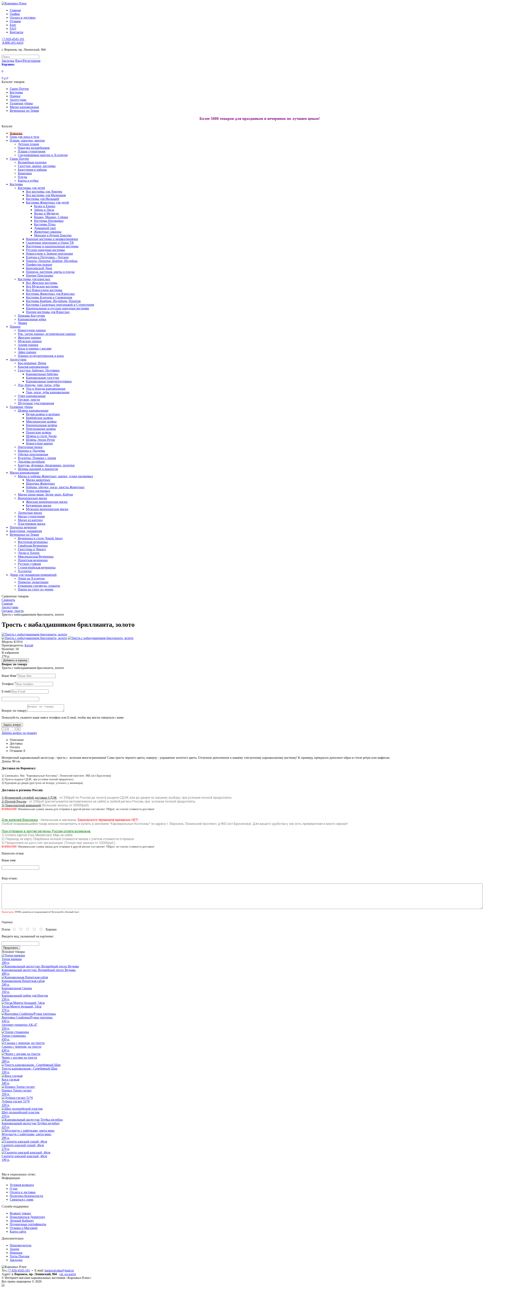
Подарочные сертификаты (28, 1224)
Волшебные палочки (32, 162)
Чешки (22, 323)
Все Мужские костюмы (42, 286)
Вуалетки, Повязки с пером (37, 458)
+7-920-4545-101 (18, 1270)
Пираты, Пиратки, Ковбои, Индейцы (51, 261)
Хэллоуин (25, 571)
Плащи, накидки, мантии (27, 140)
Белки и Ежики (44, 206)
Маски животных (38, 480)
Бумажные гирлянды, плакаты (39, 585)
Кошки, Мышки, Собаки (51, 217)
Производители (20, 1245)
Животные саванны (47, 231)
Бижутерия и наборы (32, 169)
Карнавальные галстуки (42, 377)
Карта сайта (18, 1231)
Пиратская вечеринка (33, 560)
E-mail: (6, 691)
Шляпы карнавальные (33, 410)
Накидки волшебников (34, 147)
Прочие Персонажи (39, 275)
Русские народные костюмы (45, 250)
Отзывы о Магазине (24, 1228)
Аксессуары (18, 99)
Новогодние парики (32, 330)
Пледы (22, 177)
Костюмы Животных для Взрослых (50, 293)
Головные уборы (21, 103)
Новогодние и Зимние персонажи (49, 253)
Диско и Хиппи (29, 553)
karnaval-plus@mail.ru (59, 1270)
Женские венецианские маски (47, 501)
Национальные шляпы (41, 425)
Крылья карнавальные (33, 366)
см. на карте (67, 1274)
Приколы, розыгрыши (33, 582)
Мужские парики (30, 341)
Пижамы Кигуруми (31, 315)
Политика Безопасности (26, 1196)
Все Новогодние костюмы (44, 290)
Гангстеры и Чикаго (32, 549)
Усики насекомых (38, 491)
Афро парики (27, 352)
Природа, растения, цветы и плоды (50, 272)
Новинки (16, 133)
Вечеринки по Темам (24, 110)
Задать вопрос (12, 724)
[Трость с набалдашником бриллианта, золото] (34, 634)
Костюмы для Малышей (42, 199)
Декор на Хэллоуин (31, 578)
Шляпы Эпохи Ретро (40, 439)
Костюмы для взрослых (34, 279)
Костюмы (16, 92)
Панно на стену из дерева (35, 589)
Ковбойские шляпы (39, 418)
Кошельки (25, 173)
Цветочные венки (30, 447)
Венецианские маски (32, 498)
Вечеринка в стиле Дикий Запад (40, 538)
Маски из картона (30, 520)
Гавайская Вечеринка (33, 545)
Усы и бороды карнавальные (45, 388)
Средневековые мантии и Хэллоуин (43, 155)
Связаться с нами (21, 1199)
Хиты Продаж (19, 1256)
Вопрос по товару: (14, 710)
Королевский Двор (39, 268)
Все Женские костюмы (41, 282)
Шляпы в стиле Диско (41, 436)
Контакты (16, 32)
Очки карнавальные (32, 396)
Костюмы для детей (31, 188)
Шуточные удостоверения (36, 403)
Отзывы (15, 21)
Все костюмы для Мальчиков (46, 195)
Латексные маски (30, 512)
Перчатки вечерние (23, 527)
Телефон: (9, 684)
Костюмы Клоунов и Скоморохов (49, 297)
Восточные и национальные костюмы (52, 246)
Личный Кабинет (22, 1220)
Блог (13, 25)
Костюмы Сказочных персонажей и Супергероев (60, 304)
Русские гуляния (29, 564)
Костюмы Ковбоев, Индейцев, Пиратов (53, 301)
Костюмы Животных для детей (47, 202)
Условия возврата (22, 1185)
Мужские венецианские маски (47, 509)
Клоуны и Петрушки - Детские (47, 257)
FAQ (13, 28)
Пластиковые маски (31, 523)
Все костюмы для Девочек (44, 191)
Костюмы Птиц (45, 224)
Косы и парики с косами (34, 348)
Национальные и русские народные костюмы (57, 308)
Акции (14, 1249)
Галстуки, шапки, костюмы (37, 166)
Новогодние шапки (39, 443)
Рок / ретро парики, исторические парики (47, 334)
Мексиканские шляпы (41, 421)
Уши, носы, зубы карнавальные (48, 392)
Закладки (16, 1260)
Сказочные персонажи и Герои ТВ (50, 242)
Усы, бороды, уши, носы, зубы (39, 385)
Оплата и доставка (22, 17)
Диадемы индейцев (31, 461)
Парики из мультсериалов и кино (41, 355)
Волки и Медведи (46, 213)
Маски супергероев (31, 516)
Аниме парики (28, 345)
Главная (15, 10)
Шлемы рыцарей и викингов (38, 469)
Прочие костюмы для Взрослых (48, 312)
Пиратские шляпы (38, 432)
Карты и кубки (28, 180)
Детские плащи (28, 144)
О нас (14, 1188)
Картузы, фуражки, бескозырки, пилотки (46, 465)
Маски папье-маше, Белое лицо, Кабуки (45, 494)
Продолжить (10, 947)
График (15, 14)
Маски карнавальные (24, 107)
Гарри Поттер (19, 88)
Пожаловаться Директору (27, 1217)
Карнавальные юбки (32, 319)
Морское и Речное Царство (53, 235)
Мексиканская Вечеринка (36, 556)
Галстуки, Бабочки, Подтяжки (39, 370)
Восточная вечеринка (33, 542)
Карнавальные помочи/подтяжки (49, 381)
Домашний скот (45, 228)
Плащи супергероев (31, 151)
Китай (29, 645)
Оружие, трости (29, 399)
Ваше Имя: (10, 675)
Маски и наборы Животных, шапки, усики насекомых (55, 476)
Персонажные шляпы (41, 428)
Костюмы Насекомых (49, 220)
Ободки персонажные (33, 454)
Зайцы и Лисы (44, 209)
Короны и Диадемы (31, 450)
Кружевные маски (38, 505)
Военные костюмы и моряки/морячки (52, 239)
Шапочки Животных (40, 483)
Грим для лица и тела (24, 136)
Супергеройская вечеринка (37, 567)
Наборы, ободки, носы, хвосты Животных (55, 487)
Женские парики (29, 337)
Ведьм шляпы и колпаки (43, 414)
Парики (15, 96)
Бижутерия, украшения (26, 531)
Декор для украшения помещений (33, 574)
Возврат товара (20, 1213)
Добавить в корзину (15, 660)
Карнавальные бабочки (42, 374)
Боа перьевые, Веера (32, 363)
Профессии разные (39, 264)
